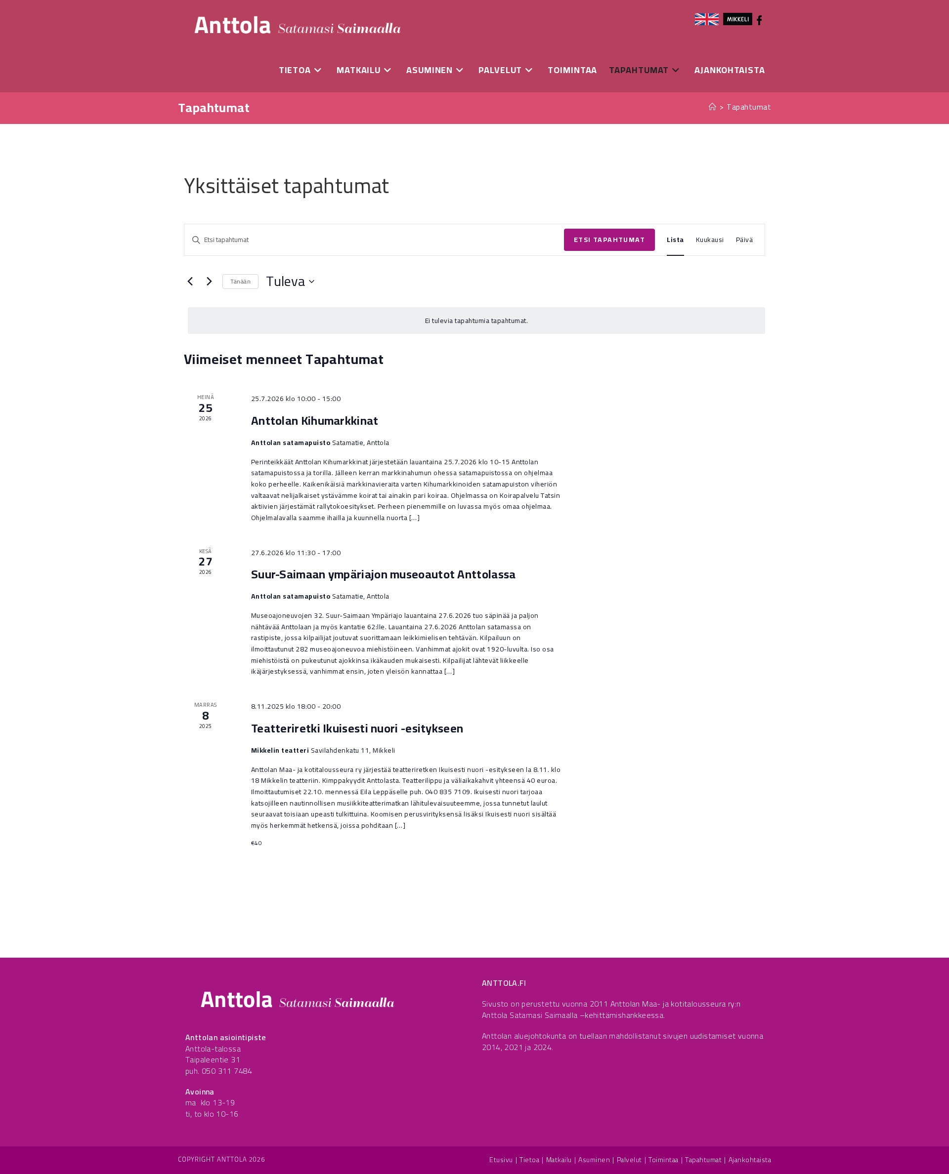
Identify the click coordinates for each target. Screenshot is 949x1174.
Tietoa (529, 1159)
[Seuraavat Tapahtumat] (209, 281)
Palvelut (629, 1159)
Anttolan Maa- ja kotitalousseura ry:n (675, 1003)
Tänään (240, 281)
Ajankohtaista (750, 1159)
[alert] (476, 320)
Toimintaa (663, 1159)
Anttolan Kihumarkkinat (315, 420)
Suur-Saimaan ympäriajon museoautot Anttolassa (383, 574)
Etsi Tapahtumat (609, 239)
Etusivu (501, 1159)
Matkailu (559, 1159)
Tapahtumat (749, 107)
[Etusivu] (713, 107)
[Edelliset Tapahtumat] (190, 281)
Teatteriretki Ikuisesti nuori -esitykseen (357, 728)
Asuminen (594, 1159)
